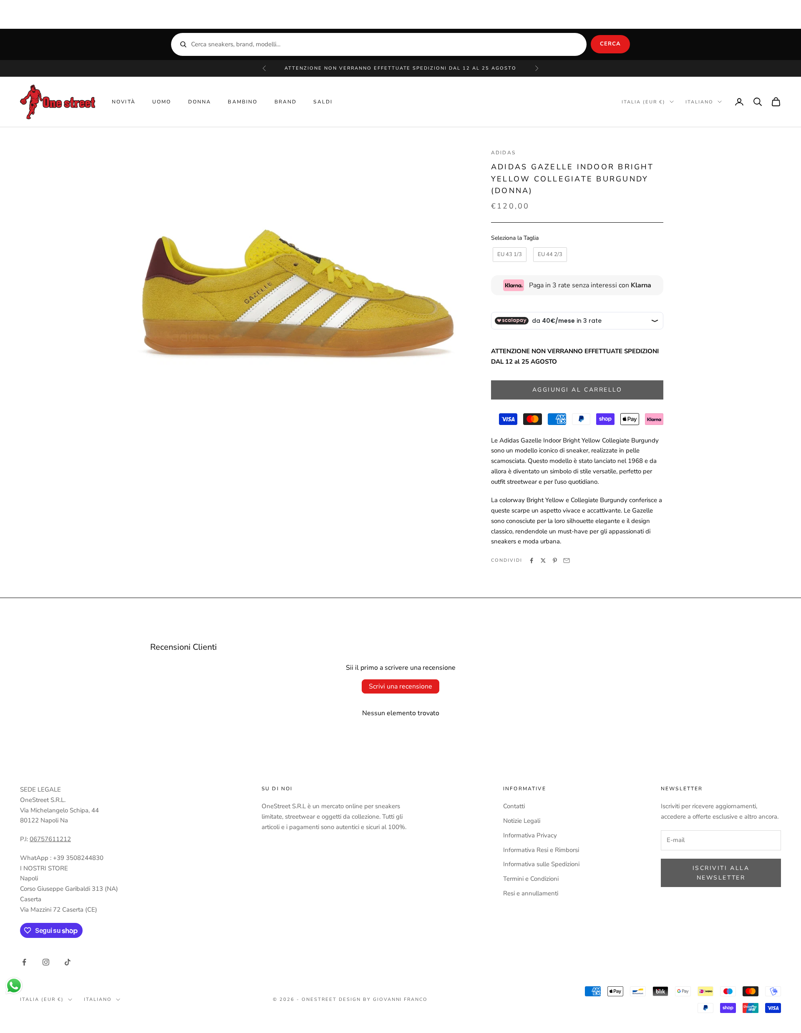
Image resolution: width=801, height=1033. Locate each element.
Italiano (699, 101)
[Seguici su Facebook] (24, 962)
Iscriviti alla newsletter (721, 873)
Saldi (322, 101)
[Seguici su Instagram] (46, 962)
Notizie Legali (521, 821)
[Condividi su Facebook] (531, 560)
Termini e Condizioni (531, 879)
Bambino (242, 101)
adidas (503, 152)
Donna (200, 101)
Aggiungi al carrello (577, 390)
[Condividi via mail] (566, 560)
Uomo (161, 101)
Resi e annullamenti (530, 893)
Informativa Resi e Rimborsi (541, 850)
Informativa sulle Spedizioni (541, 864)
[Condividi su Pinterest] (555, 560)
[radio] (508, 254)
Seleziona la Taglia (515, 238)
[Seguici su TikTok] (67, 962)
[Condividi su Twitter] (543, 560)
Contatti (514, 806)
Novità (124, 101)
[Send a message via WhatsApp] (14, 985)
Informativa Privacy (530, 835)
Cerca (610, 44)
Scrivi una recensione (400, 686)
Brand (286, 101)
